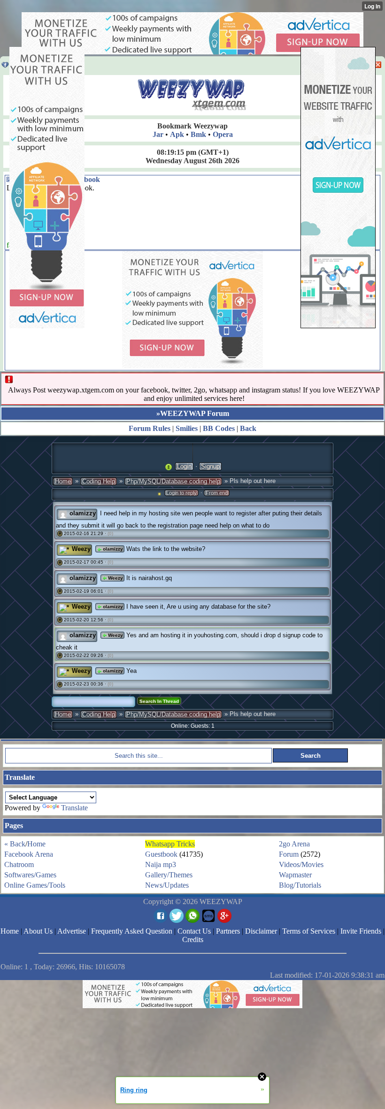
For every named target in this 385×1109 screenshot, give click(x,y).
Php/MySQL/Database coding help (173, 481)
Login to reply (181, 493)
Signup (210, 466)
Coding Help (98, 481)
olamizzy (112, 548)
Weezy (115, 578)
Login (184, 466)
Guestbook (161, 854)
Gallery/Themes (168, 875)
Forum (289, 854)
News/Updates (167, 885)
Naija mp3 (160, 864)
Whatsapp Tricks (170, 844)
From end (217, 493)
